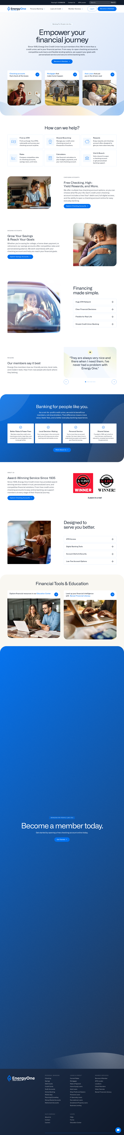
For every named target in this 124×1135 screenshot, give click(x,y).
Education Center (75, 1122)
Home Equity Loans (76, 1086)
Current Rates (74, 1078)
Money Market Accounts (53, 1100)
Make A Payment (75, 1084)
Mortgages (73, 1081)
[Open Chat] (118, 1130)
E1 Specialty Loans (76, 1097)
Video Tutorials (100, 1089)
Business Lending (75, 1105)
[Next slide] (114, 381)
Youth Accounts (50, 1089)
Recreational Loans (76, 1100)
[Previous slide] (66, 381)
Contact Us (71, 2)
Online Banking (50, 1092)
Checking (48, 1078)
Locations (98, 1084)
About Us (48, 1117)
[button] (38, 9)
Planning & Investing (51, 1097)
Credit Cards (49, 1086)
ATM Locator (82, 2)
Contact (47, 1120)
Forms (72, 1120)
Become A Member (101, 1078)
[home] (16, 9)
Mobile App (49, 1094)
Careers (47, 1122)
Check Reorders (100, 1086)
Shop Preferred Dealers (77, 1092)
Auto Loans (73, 1089)
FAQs (71, 1117)
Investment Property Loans (79, 1102)
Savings (47, 1081)
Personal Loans (75, 1094)
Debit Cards (49, 1084)
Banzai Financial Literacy (103, 1092)
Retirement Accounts (52, 1102)
